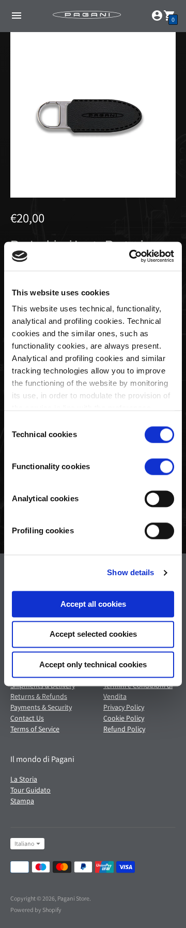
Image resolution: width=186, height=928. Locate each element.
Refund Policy (124, 729)
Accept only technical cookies (93, 664)
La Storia (23, 779)
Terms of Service (34, 729)
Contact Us (27, 718)
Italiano (24, 843)
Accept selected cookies (93, 634)
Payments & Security (41, 707)
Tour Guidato (30, 790)
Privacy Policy (123, 707)
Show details (130, 572)
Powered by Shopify (35, 910)
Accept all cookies (93, 604)
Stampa (22, 800)
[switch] (159, 466)
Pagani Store (73, 898)
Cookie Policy (123, 718)
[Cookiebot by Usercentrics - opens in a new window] (131, 256)
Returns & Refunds (38, 696)
